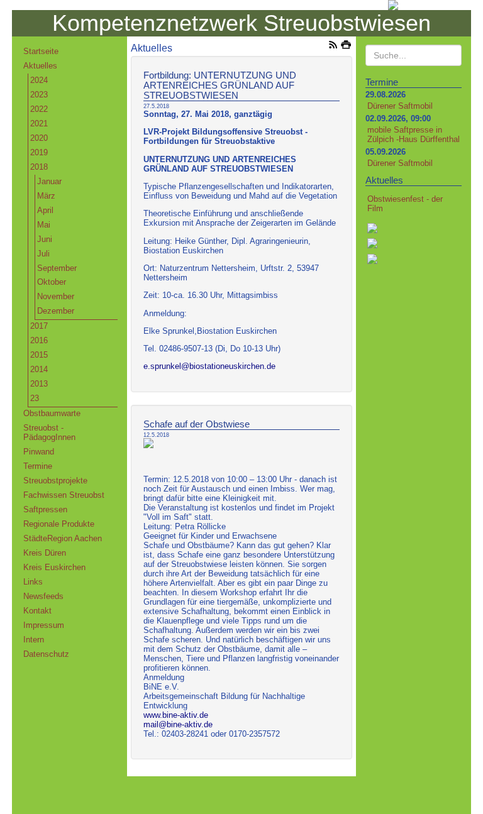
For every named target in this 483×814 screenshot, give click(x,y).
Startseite (40, 51)
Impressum (43, 625)
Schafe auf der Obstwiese (196, 424)
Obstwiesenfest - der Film (405, 203)
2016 (39, 340)
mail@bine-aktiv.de (178, 724)
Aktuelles (40, 65)
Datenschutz (46, 654)
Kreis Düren (44, 553)
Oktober (51, 282)
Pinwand (38, 451)
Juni (44, 239)
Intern (33, 639)
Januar (49, 181)
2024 (39, 80)
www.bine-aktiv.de (175, 715)
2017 (39, 326)
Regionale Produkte (58, 524)
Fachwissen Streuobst (63, 495)
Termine (37, 466)
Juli (43, 253)
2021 (39, 123)
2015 (39, 355)
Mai (43, 224)
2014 (39, 369)
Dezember (55, 311)
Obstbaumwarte (51, 413)
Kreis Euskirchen (54, 567)
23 (34, 398)
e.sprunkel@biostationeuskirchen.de (209, 366)
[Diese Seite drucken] (346, 46)
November (55, 296)
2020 (39, 138)
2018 (39, 167)
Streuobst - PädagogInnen (49, 432)
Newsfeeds (43, 596)
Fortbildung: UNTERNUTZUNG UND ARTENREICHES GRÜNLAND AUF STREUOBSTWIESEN (219, 85)
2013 (39, 383)
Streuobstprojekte (55, 480)
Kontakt (37, 610)
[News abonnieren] (333, 46)
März (46, 196)
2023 (39, 94)
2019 (39, 152)
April (45, 210)
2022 (39, 109)
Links (33, 581)
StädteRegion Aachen (62, 538)
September (57, 268)
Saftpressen (45, 509)
